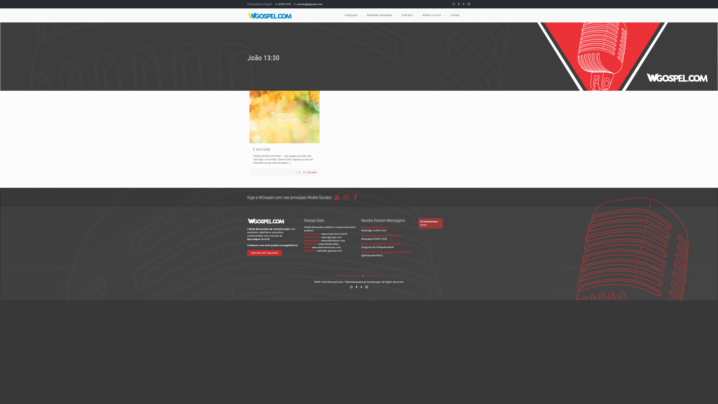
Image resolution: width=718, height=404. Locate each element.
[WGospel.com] (269, 15)
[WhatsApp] (454, 4)
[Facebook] (459, 4)
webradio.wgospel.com (329, 250)
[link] (360, 15)
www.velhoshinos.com (333, 240)
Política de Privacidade (349, 275)
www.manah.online (329, 244)
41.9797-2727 (284, 4)
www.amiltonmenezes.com (326, 247)
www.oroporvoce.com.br (334, 233)
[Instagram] (469, 4)
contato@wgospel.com (309, 4)
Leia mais (311, 172)
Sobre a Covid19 (372, 275)
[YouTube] (464, 4)
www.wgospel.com (331, 237)
